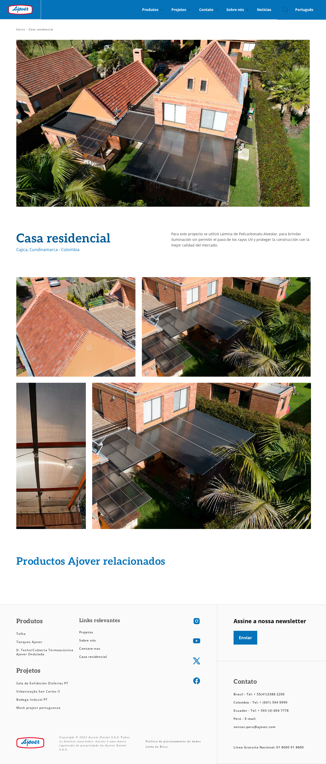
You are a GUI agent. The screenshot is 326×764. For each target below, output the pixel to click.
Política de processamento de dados (173, 741)
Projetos (86, 632)
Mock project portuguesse (38, 708)
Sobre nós (87, 640)
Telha (21, 634)
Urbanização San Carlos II (38, 691)
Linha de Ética (157, 746)
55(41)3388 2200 (271, 694)
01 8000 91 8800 (290, 747)
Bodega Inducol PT (32, 699)
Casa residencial (93, 657)
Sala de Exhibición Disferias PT (42, 683)
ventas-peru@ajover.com (255, 727)
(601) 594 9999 (275, 702)
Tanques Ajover (29, 642)
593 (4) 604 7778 (275, 710)
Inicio (20, 29)
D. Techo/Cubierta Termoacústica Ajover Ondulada (44, 652)
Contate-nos (89, 648)
